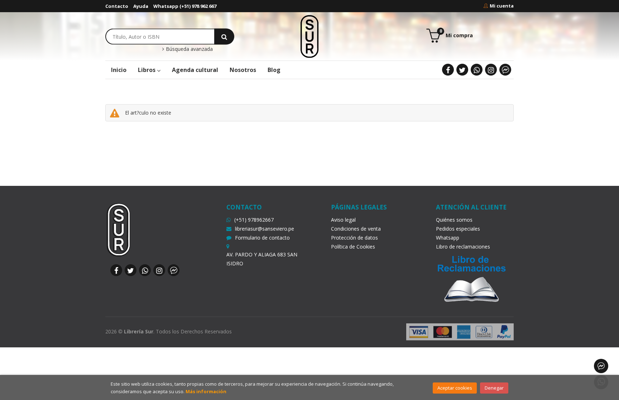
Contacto (116, 6)
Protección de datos (354, 237)
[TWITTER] (462, 70)
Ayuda (140, 6)
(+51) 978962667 (254, 219)
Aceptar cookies (454, 388)
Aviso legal (343, 219)
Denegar (494, 388)
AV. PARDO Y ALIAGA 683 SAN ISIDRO (261, 259)
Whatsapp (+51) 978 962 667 (184, 6)
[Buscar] (224, 36)
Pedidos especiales (458, 228)
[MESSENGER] (505, 70)
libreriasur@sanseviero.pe (264, 228)
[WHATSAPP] (477, 70)
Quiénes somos (454, 219)
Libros (147, 70)
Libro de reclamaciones (463, 246)
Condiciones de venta (356, 228)
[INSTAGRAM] (491, 70)
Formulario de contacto (262, 237)
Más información (206, 391)
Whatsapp (447, 237)
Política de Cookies (353, 246)
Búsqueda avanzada (188, 49)
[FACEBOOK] (448, 70)
